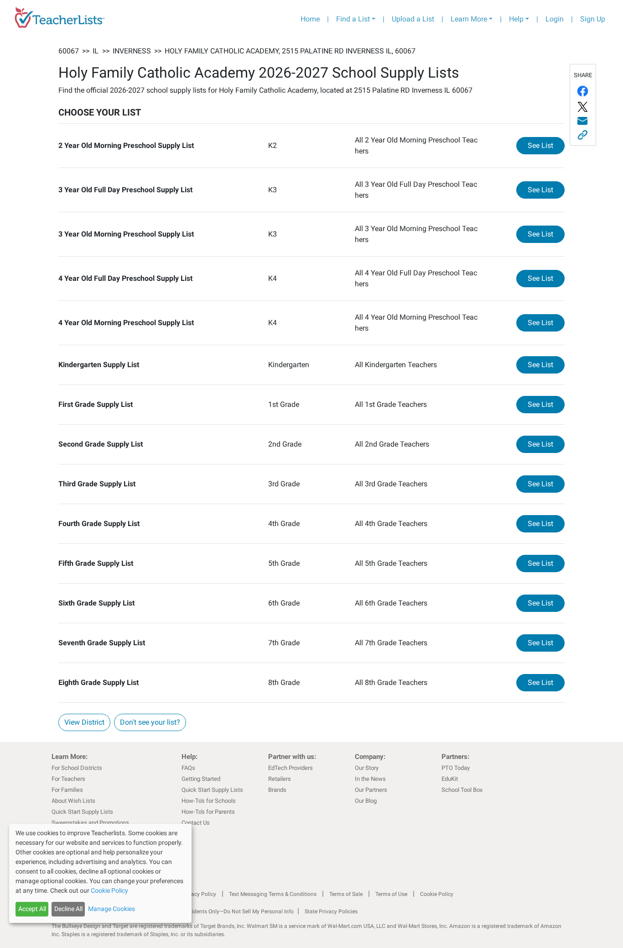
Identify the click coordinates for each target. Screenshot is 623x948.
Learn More (469, 19)
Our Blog (366, 800)
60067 (68, 51)
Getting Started (201, 778)
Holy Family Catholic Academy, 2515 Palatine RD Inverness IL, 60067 (290, 51)
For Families (67, 789)
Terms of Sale (346, 894)
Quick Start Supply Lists (82, 811)
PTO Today (455, 767)
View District (84, 722)
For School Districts (77, 767)
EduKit (449, 778)
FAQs (188, 767)
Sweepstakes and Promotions (90, 822)
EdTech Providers (290, 767)
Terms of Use (391, 894)
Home (310, 19)
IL (96, 51)
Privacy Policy (199, 894)
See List (546, 145)
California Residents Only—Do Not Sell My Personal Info (226, 911)
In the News (370, 778)
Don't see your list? (150, 722)
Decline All (68, 908)
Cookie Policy (436, 894)
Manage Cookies (111, 908)
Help (516, 19)
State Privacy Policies (331, 911)
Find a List (353, 19)
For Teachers (68, 778)
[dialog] (100, 873)
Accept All (32, 908)
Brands (277, 789)
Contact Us (196, 822)
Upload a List (413, 19)
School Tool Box (462, 789)
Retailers (279, 778)
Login (554, 19)
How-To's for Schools (209, 800)
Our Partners (371, 789)
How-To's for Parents (208, 811)
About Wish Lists (73, 800)
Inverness (132, 51)
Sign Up (592, 19)
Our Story (367, 767)
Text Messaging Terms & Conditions (273, 894)
